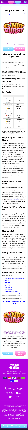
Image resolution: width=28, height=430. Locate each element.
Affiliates (24, 373)
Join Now (8, 49)
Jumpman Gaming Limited (20, 409)
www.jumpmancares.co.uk (20, 405)
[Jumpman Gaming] (14, 368)
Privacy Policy (16, 373)
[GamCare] (8, 389)
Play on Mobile (9, 286)
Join (17, 2)
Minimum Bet (8, 289)
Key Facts (8, 284)
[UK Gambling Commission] (10, 393)
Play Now (20, 49)
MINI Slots (7, 282)
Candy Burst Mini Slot (15, 340)
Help (20, 371)
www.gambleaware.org (7, 405)
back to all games (20, 353)
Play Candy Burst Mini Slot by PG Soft (14, 14)
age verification (14, 200)
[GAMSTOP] (20, 389)
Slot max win (8, 287)
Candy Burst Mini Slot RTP (12, 291)
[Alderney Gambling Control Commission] (14, 397)
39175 (24, 411)
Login (10, 2)
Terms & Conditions (7, 373)
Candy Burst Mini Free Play (12, 293)
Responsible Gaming (12, 371)
